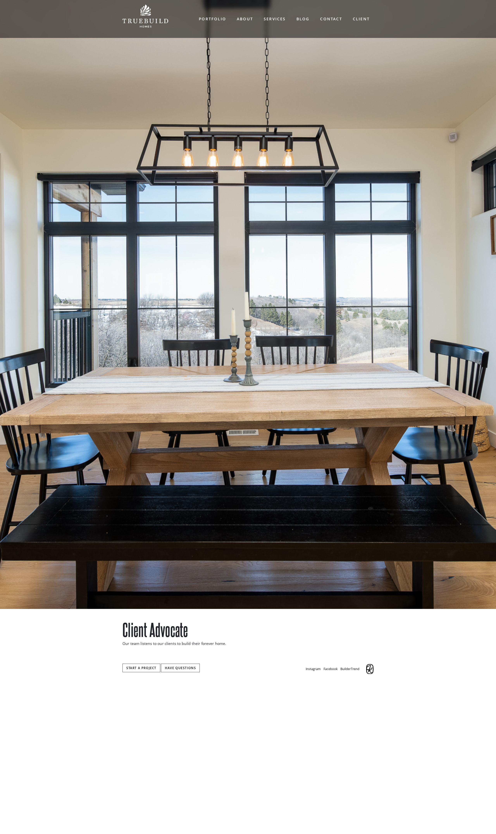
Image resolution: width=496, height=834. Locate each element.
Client (361, 18)
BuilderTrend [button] (349, 669)
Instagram (313, 669)
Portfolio (212, 18)
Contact (331, 18)
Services (275, 18)
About (245, 18)
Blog (303, 18)
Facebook (331, 669)
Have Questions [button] (180, 668)
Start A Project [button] (141, 668)
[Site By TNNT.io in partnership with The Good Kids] (370, 669)
